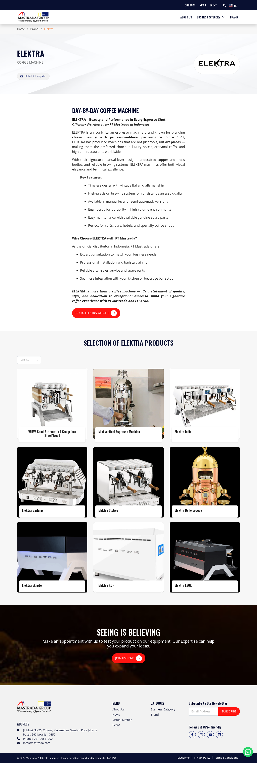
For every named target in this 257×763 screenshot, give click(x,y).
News (116, 714)
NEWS (203, 5)
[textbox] (234, 5)
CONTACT (190, 5)
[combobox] (234, 5)
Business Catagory (163, 709)
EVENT (213, 5)
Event (116, 725)
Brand (34, 29)
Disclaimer (183, 757)
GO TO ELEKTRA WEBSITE (92, 313)
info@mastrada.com (36, 743)
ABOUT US (186, 17)
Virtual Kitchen (122, 720)
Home (21, 29)
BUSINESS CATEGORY (208, 17)
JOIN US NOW (124, 658)
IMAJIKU (111, 758)
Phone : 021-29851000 (38, 739)
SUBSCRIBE (229, 711)
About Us (118, 709)
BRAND (234, 17)
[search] (224, 5)
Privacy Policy (202, 757)
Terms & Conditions (226, 757)
